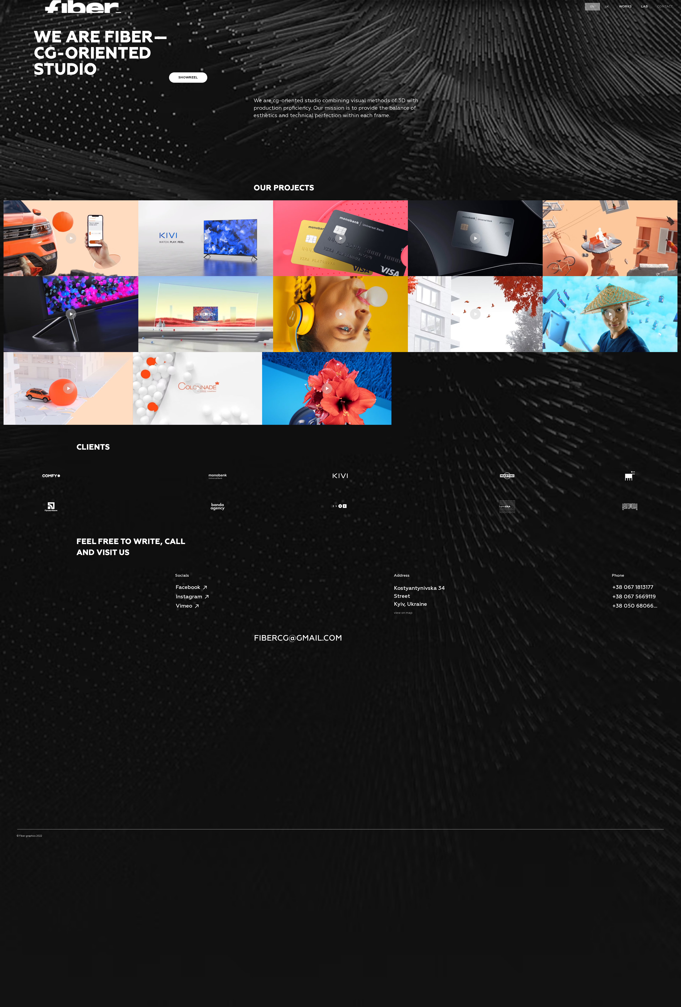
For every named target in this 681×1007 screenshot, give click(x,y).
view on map (403, 612)
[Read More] (26, 7)
